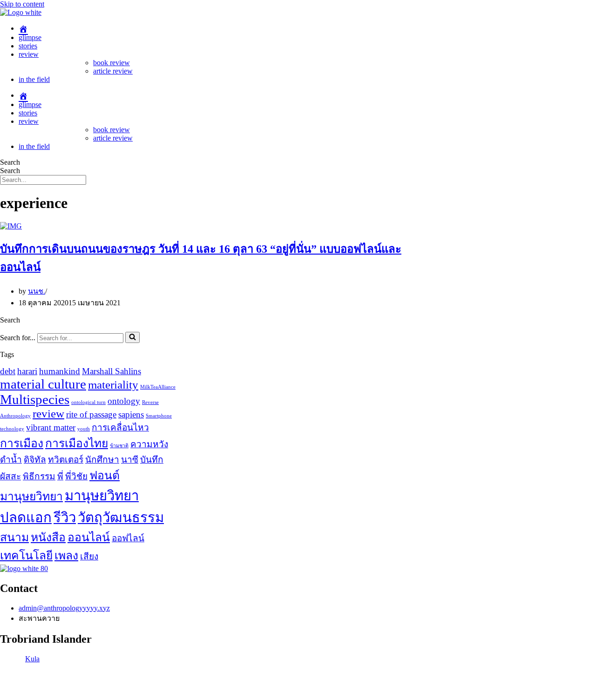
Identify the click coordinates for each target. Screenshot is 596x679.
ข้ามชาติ (119, 445)
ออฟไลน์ (128, 538)
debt (7, 371)
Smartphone (159, 415)
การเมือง (21, 443)
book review (111, 63)
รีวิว (65, 517)
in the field (34, 79)
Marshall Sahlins (111, 371)
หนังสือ (48, 537)
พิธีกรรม (39, 476)
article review (113, 71)
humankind (59, 371)
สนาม (14, 537)
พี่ (60, 476)
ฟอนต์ (104, 475)
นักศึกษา (102, 459)
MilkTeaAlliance (158, 387)
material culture (43, 383)
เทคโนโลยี (26, 555)
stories (28, 46)
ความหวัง (149, 444)
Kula (32, 659)
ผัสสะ (10, 476)
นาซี (129, 459)
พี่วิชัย (76, 476)
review (29, 54)
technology (12, 428)
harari (27, 371)
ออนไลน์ (89, 537)
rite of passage (91, 414)
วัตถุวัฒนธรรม (121, 517)
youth (83, 428)
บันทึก (151, 459)
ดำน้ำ (11, 459)
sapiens (131, 414)
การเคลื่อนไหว (120, 427)
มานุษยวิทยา (31, 496)
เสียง (89, 556)
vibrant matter (50, 427)
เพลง (66, 555)
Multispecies (34, 399)
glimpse (30, 37)
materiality (113, 384)
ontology (124, 401)
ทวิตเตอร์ (65, 459)
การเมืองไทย (76, 443)
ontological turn (88, 402)
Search (10, 162)
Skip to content (22, 4)
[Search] (132, 337)
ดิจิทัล (35, 459)
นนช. (36, 291)
